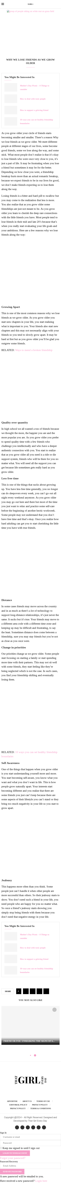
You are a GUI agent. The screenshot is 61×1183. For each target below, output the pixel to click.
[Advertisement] (30, 37)
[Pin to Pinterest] (39, 991)
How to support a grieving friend (34, 110)
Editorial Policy (18, 1105)
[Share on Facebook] (26, 991)
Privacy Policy (40, 1105)
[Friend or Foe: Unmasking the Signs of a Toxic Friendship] (30, 1025)
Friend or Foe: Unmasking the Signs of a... (29, 1041)
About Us (27, 1101)
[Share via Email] (46, 991)
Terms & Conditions (40, 1108)
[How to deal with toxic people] (10, 98)
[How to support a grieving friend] (10, 110)
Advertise (12, 1101)
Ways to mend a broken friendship (33, 350)
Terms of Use (43, 1101)
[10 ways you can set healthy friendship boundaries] (10, 121)
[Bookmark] (54, 1009)
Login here (41, 1180)
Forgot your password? (12, 1157)
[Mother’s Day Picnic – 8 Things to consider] (10, 87)
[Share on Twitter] (32, 991)
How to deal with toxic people (33, 99)
